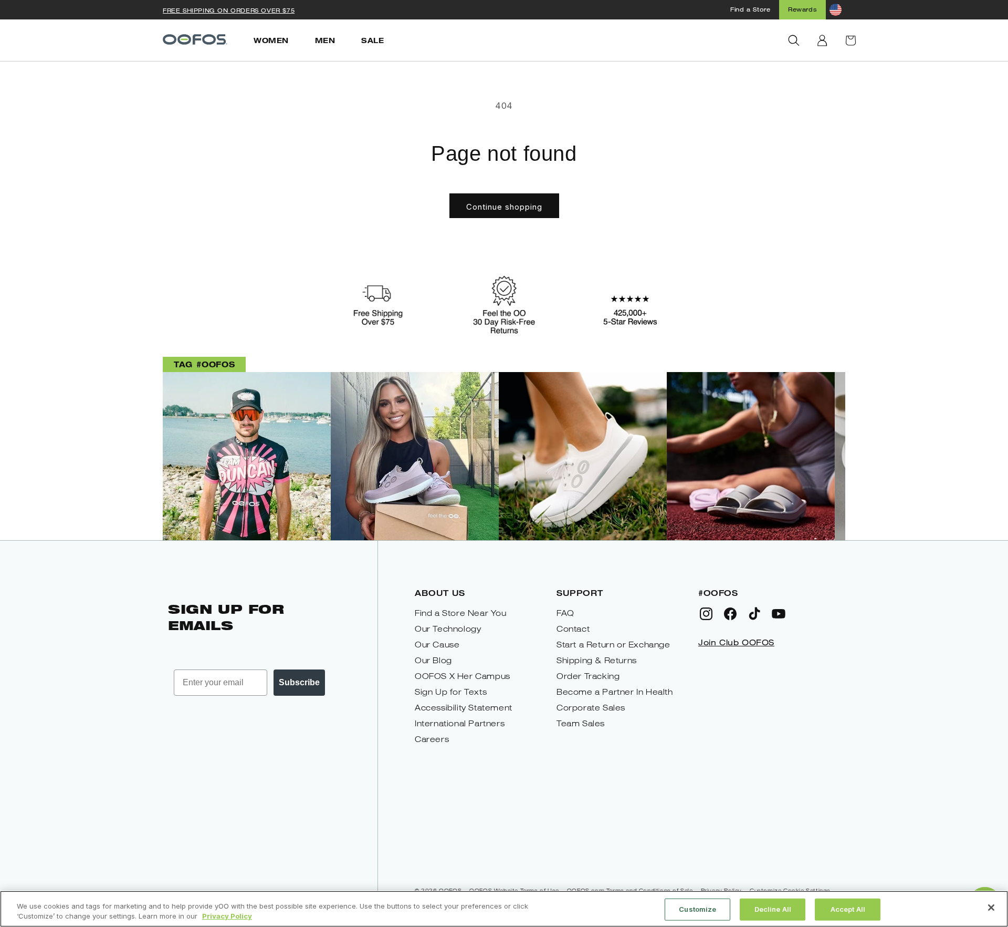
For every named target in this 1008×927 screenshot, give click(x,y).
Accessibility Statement (463, 708)
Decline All (772, 909)
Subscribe (299, 682)
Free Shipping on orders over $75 (229, 10)
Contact (573, 629)
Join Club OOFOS (736, 642)
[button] (793, 40)
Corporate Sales (590, 708)
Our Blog (433, 660)
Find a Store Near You (461, 613)
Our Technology (448, 629)
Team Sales (580, 723)
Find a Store (750, 9)
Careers (432, 739)
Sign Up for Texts (451, 692)
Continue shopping (504, 207)
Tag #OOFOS (204, 364)
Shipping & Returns (596, 660)
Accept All (848, 909)
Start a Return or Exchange (613, 645)
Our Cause (437, 645)
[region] (504, 909)
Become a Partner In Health (614, 692)
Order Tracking (588, 676)
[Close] (991, 907)
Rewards (802, 9)
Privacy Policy (227, 916)
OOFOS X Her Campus (462, 676)
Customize (697, 909)
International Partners (460, 723)
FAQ (565, 613)
